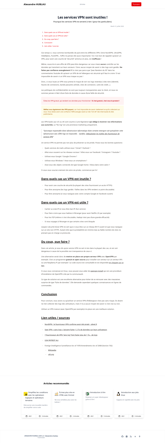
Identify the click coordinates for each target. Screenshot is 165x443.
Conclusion (48, 43)
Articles (82, 4)
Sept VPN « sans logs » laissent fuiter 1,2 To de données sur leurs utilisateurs (76, 329)
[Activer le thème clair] (135, 436)
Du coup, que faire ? (51, 39)
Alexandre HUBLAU (35, 4)
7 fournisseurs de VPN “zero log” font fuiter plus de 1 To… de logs (71, 335)
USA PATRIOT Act (51, 340)
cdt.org (51, 354)
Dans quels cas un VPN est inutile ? (56, 32)
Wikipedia (52, 350)
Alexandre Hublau (51, 436)
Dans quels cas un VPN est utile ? (56, 36)
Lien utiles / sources (51, 46)
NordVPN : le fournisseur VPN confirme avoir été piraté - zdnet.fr (71, 324)
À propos (136, 4)
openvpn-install (96, 271)
